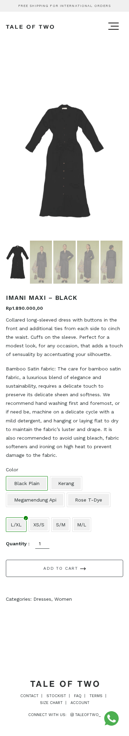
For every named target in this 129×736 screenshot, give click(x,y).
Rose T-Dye (88, 500)
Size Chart (51, 703)
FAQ (78, 696)
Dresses (42, 599)
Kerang (66, 483)
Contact (29, 696)
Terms (96, 696)
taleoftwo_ (87, 715)
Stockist (56, 696)
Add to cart (61, 568)
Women (63, 599)
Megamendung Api (35, 500)
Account (80, 703)
